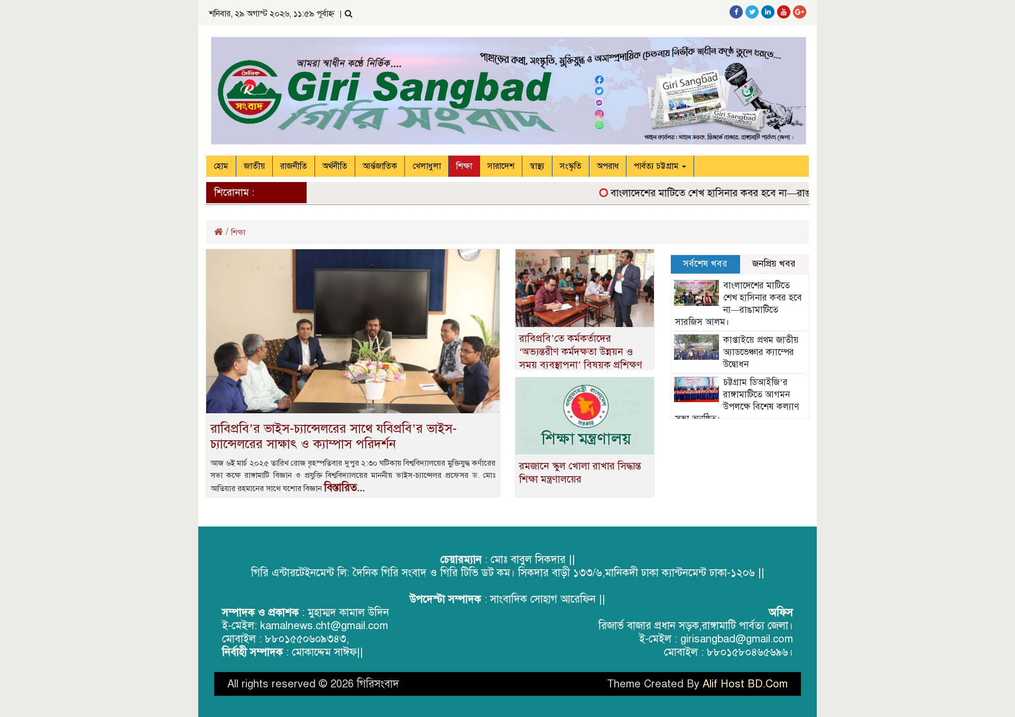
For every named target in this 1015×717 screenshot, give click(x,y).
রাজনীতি (293, 166)
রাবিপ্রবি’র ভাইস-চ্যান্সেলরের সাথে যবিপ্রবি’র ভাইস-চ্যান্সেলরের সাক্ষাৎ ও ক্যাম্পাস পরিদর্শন (333, 436)
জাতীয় (254, 166)
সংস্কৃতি (571, 166)
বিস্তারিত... (344, 487)
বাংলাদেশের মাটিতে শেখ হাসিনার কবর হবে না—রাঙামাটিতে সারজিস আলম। (740, 193)
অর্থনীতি (334, 166)
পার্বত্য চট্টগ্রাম (657, 166)
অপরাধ (608, 166)
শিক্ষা (464, 166)
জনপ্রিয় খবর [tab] (774, 263)
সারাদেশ (500, 166)
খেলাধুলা (426, 166)
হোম (221, 166)
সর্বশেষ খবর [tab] (705, 263)
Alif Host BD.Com (745, 684)
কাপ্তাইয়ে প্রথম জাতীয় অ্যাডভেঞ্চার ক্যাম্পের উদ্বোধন (761, 352)
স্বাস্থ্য (537, 166)
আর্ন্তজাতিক (380, 166)
